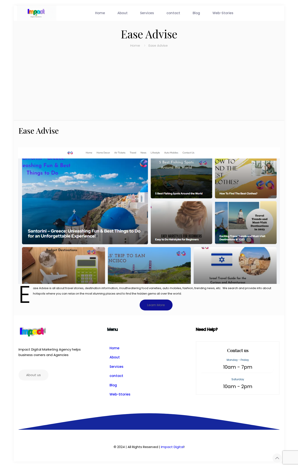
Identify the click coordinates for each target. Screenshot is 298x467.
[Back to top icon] (277, 458)
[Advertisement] (149, 80)
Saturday (237, 379)
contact (116, 375)
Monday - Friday (238, 360)
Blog (113, 385)
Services (116, 366)
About (115, 357)
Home (135, 45)
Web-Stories (120, 394)
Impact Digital (172, 447)
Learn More (156, 305)
